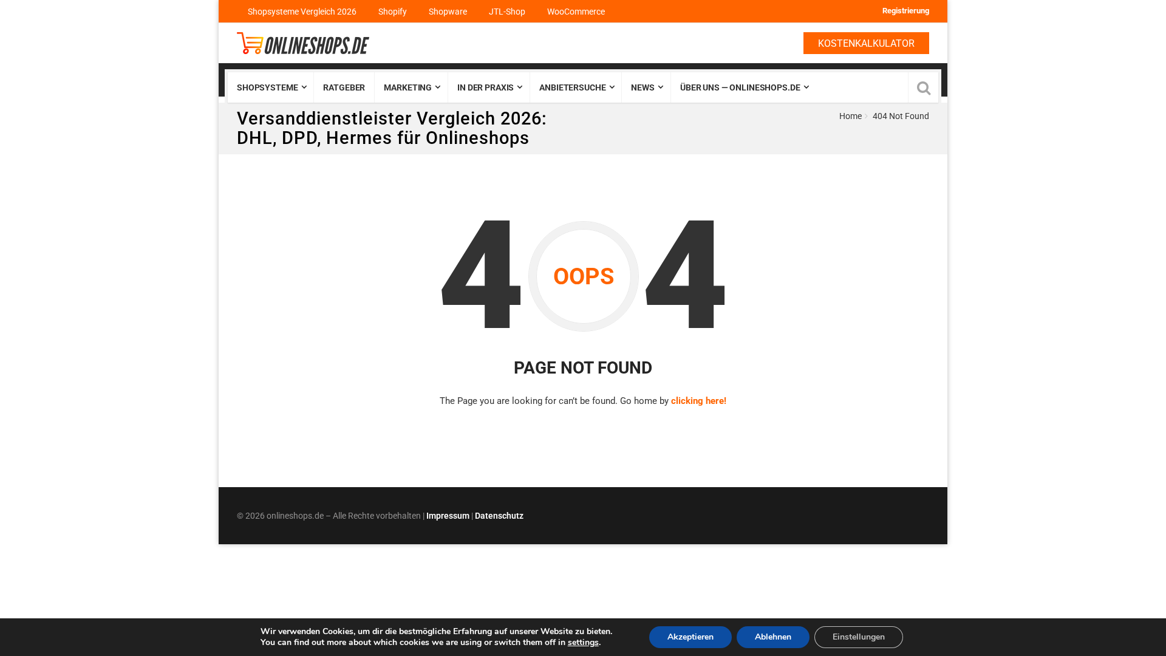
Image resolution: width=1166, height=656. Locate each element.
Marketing (408, 87)
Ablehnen (773, 637)
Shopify (392, 11)
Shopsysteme (267, 87)
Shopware (448, 11)
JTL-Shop (507, 11)
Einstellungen (859, 637)
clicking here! (698, 400)
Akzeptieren (690, 637)
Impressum (447, 516)
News (642, 87)
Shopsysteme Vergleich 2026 (302, 11)
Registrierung (905, 10)
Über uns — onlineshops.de (740, 87)
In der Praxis (485, 87)
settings (583, 642)
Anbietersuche (572, 87)
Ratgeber (344, 87)
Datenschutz (499, 516)
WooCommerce (576, 11)
